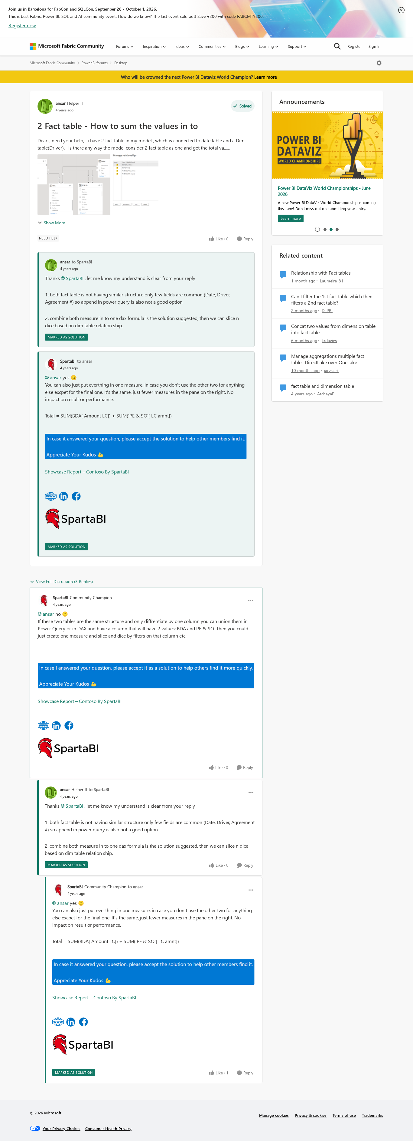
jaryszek (331, 370)
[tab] (325, 229)
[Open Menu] (379, 63)
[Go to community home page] (67, 46)
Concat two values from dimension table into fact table (333, 329)
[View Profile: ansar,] (51, 265)
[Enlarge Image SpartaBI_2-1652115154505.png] (76, 496)
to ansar (84, 361)
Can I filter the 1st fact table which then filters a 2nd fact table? (331, 299)
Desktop (120, 63)
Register (354, 46)
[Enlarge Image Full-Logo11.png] (75, 518)
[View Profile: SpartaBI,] (51, 364)
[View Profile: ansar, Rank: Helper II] (45, 106)
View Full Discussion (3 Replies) (64, 581)
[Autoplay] (317, 229)
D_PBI (327, 310)
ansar (61, 103)
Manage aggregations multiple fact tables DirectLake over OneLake (327, 359)
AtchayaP (325, 394)
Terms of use (344, 1115)
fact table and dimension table (322, 386)
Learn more (265, 77)
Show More (54, 223)
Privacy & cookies (311, 1115)
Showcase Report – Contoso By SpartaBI (87, 471)
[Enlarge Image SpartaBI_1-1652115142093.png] (63, 496)
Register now (22, 25)
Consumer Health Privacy (108, 1128)
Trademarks (372, 1115)
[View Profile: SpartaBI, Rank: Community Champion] (44, 601)
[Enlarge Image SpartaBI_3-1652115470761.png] (51, 496)
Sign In (374, 46)
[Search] (337, 46)
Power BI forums (95, 63)
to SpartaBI (82, 262)
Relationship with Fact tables (321, 273)
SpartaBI (74, 278)
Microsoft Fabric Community (52, 63)
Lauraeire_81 (331, 281)
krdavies (329, 340)
